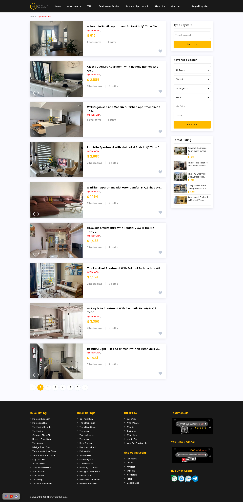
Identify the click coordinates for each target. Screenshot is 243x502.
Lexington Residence (90, 471)
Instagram (132, 474)
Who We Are (133, 423)
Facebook (132, 458)
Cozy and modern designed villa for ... (198, 187)
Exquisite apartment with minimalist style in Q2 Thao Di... (124, 147)
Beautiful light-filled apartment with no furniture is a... (123, 349)
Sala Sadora (38, 471)
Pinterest (131, 466)
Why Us (130, 427)
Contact (176, 6)
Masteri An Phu (39, 423)
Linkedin (131, 470)
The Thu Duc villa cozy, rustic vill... (196, 175)
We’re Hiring (132, 435)
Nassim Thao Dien (41, 439)
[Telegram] (195, 478)
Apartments (74, 6)
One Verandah (87, 463)
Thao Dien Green (88, 427)
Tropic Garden (87, 435)
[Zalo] (188, 478)
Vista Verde (85, 455)
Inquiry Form (133, 439)
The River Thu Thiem (42, 483)
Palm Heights (86, 459)
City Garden (38, 459)
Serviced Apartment (137, 6)
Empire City (85, 475)
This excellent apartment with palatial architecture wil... (124, 268)
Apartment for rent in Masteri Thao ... (198, 199)
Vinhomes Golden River (44, 451)
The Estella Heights (41, 427)
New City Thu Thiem (89, 467)
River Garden (86, 443)
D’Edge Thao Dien (41, 447)
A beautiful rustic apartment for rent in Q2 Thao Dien (122, 26)
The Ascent (37, 443)
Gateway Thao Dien (42, 435)
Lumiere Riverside (88, 483)
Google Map (133, 482)
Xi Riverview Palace (41, 467)
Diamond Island (88, 447)
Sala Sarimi (38, 475)
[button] (6, 496)
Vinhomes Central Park (43, 455)
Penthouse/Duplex (109, 6)
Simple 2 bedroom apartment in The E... (197, 151)
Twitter (130, 462)
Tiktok (129, 478)
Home (58, 6)
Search (192, 44)
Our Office (131, 419)
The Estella (37, 431)
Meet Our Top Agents (137, 443)
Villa (89, 6)
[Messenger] (181, 478)
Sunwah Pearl (39, 463)
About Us (160, 6)
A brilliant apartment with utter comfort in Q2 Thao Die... (124, 187)
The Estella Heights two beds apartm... (198, 164)
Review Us (132, 431)
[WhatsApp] (174, 478)
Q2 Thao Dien (93, 30)
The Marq (37, 479)
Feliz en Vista (86, 451)
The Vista (84, 431)
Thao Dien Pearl (87, 423)
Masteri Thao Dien (41, 419)
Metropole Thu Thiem (90, 479)
